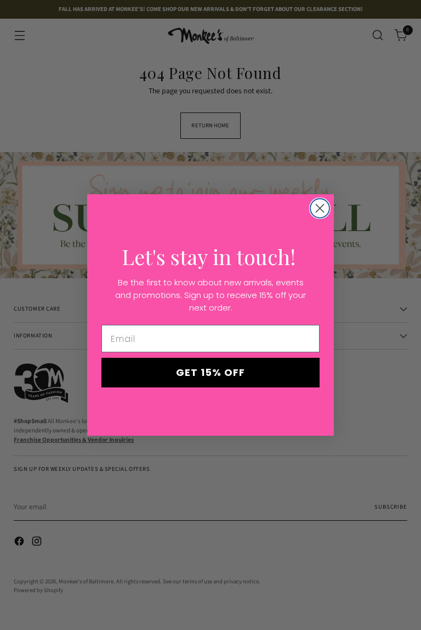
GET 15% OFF (210, 372)
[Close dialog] (319, 208)
